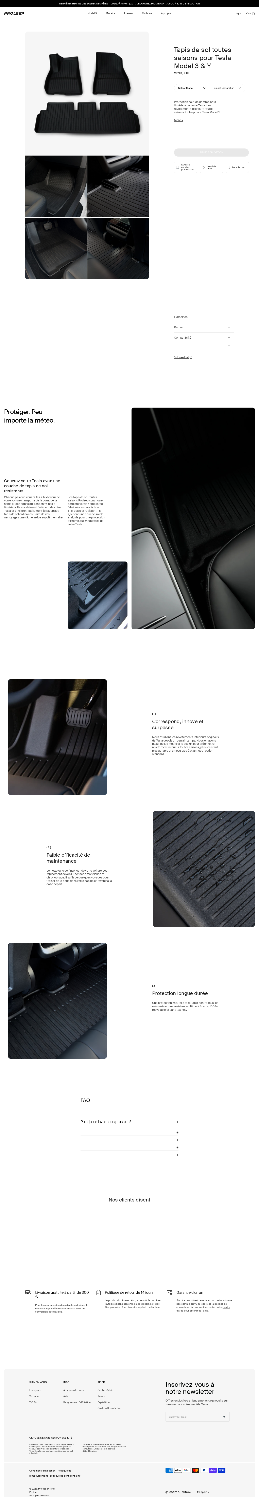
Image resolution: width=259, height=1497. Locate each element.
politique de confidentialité (65, 1475)
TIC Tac (33, 1402)
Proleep (42, 1488)
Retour (101, 1396)
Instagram (35, 1390)
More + (178, 120)
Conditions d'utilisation (42, 1470)
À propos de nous (73, 1390)
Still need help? (183, 357)
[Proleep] (14, 13)
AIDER (101, 1382)
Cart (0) (251, 14)
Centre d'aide (105, 1390)
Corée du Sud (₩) (180, 1492)
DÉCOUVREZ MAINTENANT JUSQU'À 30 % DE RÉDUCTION (168, 3)
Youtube (34, 1396)
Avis (65, 1396)
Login (238, 14)
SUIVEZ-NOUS (38, 1382)
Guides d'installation (109, 1408)
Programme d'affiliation (77, 1402)
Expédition (104, 1402)
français (202, 1492)
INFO (66, 1382)
